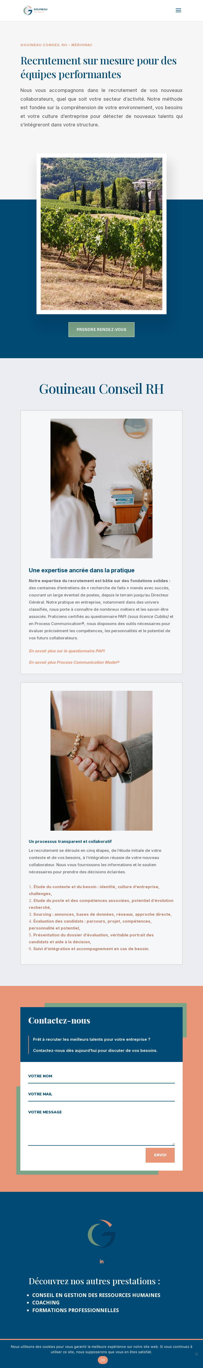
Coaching (46, 1302)
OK (102, 1360)
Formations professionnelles (75, 1310)
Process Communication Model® (88, 662)
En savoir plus (43, 662)
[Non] (196, 1354)
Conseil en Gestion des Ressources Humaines (96, 1295)
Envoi (160, 1155)
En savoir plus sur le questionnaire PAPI (66, 650)
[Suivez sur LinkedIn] (101, 1261)
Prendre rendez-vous (102, 329)
